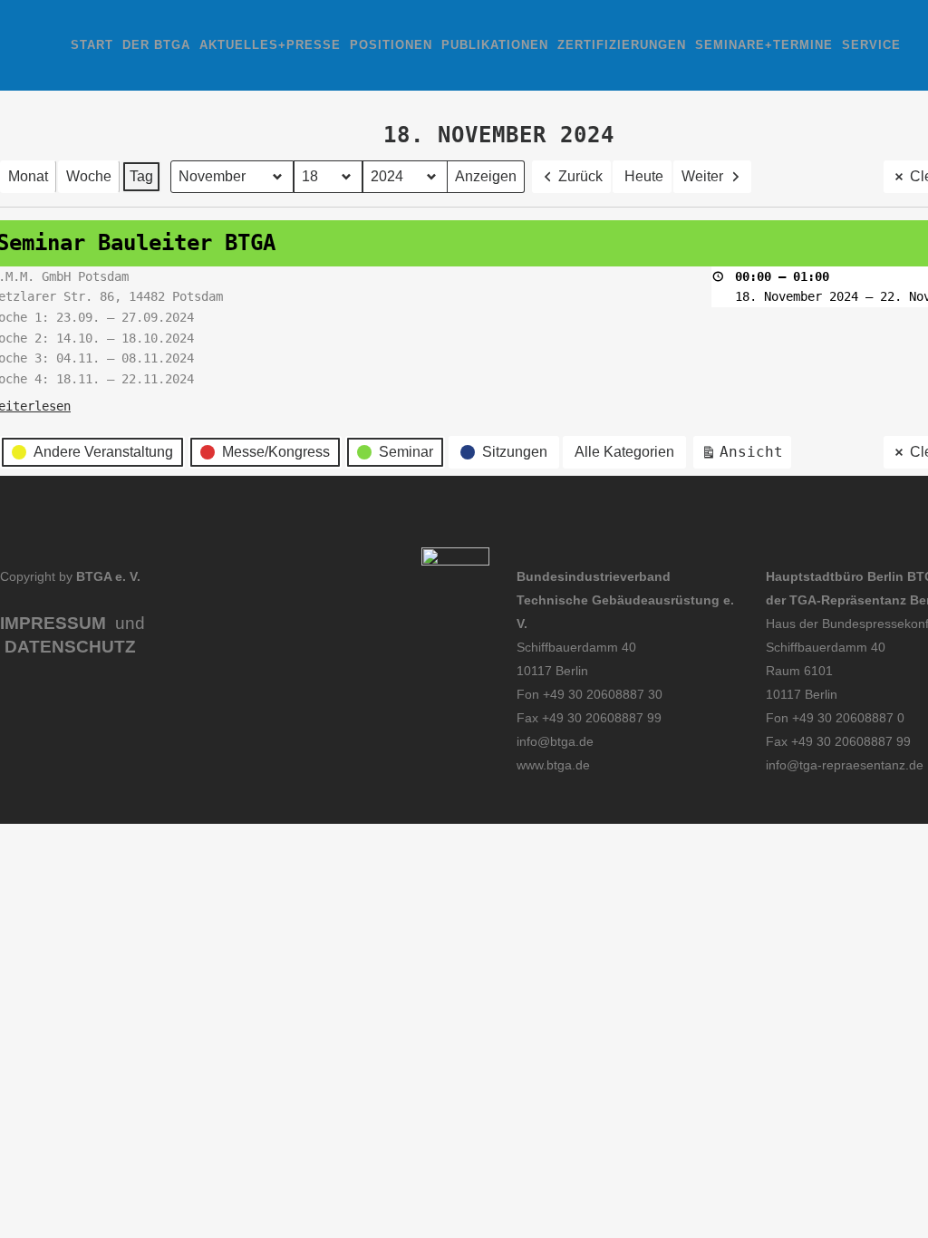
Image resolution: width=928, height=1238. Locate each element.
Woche (88, 176)
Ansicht (746, 456)
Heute (643, 176)
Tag (141, 176)
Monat (28, 176)
